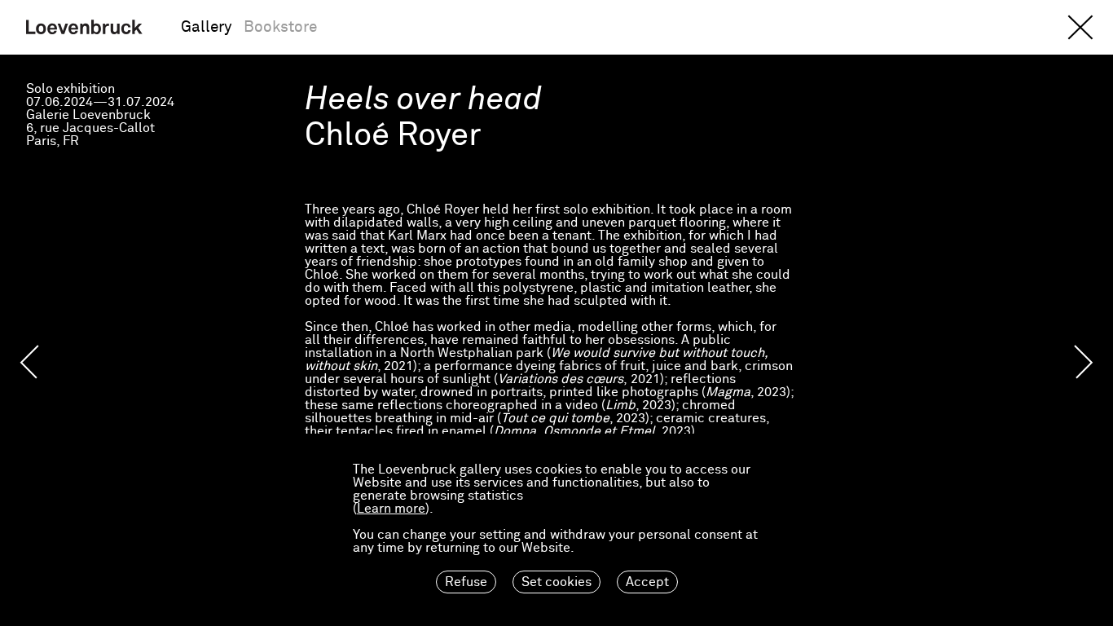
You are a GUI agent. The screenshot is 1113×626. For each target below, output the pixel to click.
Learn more (391, 508)
